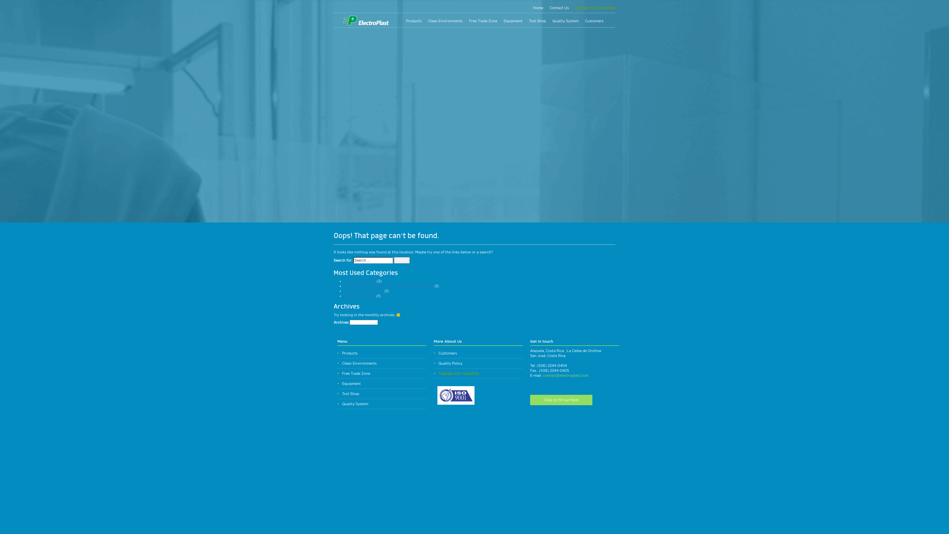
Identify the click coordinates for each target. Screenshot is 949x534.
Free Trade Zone (483, 21)
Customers (594, 21)
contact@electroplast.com (565, 376)
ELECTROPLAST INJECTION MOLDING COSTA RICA (388, 286)
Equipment (513, 21)
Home (538, 8)
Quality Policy (450, 363)
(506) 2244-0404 (552, 366)
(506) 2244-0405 (554, 371)
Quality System (565, 21)
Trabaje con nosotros (595, 7)
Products (414, 21)
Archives (341, 322)
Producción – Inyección (364, 291)
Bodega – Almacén (359, 296)
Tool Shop (537, 21)
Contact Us (559, 8)
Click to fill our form (561, 400)
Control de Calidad (360, 281)
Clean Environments (445, 21)
